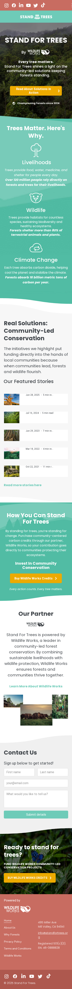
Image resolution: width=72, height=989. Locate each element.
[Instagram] (6, 5)
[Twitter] (35, 5)
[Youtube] (28, 5)
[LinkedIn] (21, 5)
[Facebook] (14, 5)
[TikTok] (43, 5)
